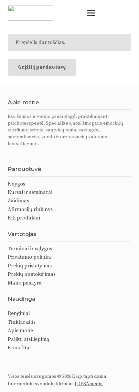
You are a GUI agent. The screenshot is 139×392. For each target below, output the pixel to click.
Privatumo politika (29, 257)
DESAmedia (90, 384)
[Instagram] (21, 155)
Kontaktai (19, 347)
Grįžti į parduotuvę (42, 67)
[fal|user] (113, 13)
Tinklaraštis (22, 322)
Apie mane (20, 330)
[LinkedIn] (45, 155)
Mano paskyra (25, 283)
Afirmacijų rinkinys (30, 209)
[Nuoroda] (30, 13)
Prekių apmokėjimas (32, 274)
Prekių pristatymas (30, 266)
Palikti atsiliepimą (28, 339)
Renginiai (19, 313)
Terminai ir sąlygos (30, 248)
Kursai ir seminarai (30, 192)
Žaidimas (18, 200)
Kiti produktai (24, 218)
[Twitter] (34, 155)
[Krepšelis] (126, 13)
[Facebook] (10, 155)
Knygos (16, 184)
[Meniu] (91, 13)
